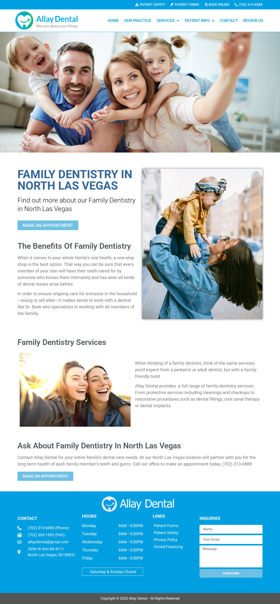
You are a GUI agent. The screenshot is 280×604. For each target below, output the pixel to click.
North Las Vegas (168, 457)
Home (113, 20)
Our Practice (137, 20)
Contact (229, 20)
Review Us (253, 20)
